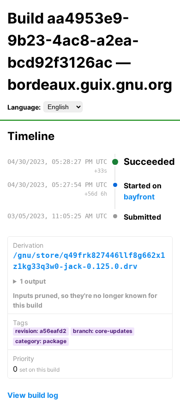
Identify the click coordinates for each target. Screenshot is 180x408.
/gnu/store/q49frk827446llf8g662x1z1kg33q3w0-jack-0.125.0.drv (89, 261)
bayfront (139, 196)
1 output (33, 281)
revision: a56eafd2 (40, 330)
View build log (32, 395)
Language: (24, 107)
